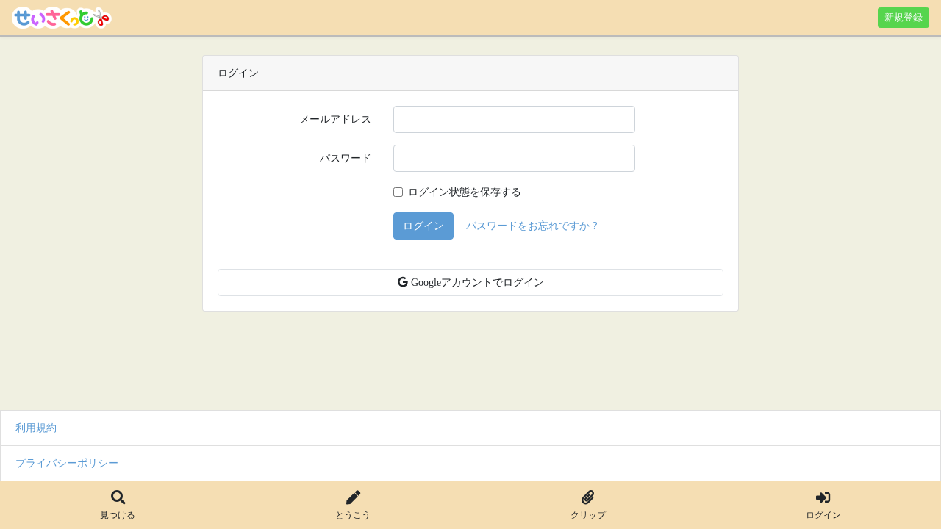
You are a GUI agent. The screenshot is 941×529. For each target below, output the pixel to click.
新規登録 (903, 17)
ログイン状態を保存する (464, 191)
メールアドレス (335, 119)
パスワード (345, 158)
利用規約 (36, 427)
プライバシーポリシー (66, 463)
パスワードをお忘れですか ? (532, 225)
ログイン (423, 225)
